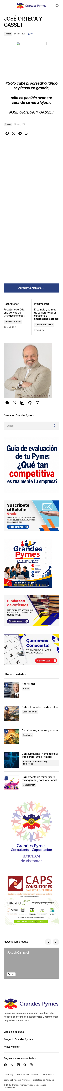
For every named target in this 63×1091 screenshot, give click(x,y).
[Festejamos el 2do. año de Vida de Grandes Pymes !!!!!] (18, 317)
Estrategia (27, 735)
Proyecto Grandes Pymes (18, 1039)
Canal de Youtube (14, 1031)
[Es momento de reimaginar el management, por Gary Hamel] (11, 783)
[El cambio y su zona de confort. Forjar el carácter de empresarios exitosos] (45, 317)
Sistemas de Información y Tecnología (35, 762)
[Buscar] (55, 426)
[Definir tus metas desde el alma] (11, 713)
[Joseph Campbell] (31, 963)
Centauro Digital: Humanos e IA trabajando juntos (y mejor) (40, 755)
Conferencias (47, 1074)
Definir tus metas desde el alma (40, 707)
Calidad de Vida (30, 712)
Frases (8, 34)
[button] (5, 6)
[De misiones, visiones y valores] (11, 736)
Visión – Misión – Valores (27, 1074)
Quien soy (8, 1074)
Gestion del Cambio (44, 324)
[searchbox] (28, 425)
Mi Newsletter (12, 1046)
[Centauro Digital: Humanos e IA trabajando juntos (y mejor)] (11, 760)
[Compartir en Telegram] (20, 133)
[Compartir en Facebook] (7, 133)
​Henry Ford (28, 683)
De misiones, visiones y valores (40, 730)
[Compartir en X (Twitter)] (13, 133)
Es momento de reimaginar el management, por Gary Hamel (39, 779)
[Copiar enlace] (26, 133)
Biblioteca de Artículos (43, 1080)
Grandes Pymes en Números (17, 1080)
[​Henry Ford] (11, 690)
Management (29, 785)
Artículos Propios (13, 321)
